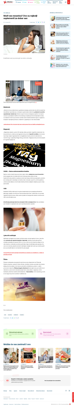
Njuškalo (25, 398)
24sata (29, 398)
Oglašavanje (5, 404)
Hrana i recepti (22, 390)
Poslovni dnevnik (12, 398)
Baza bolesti (49, 390)
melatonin (16, 314)
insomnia (10, 314)
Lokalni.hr (21, 398)
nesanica (22, 314)
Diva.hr (17, 398)
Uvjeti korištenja (17, 404)
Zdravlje (19, 2)
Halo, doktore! (31, 390)
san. (36, 102)
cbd (5, 314)
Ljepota (31, 2)
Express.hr (42, 398)
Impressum (11, 404)
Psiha (25, 2)
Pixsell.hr (37, 398)
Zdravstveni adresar (40, 390)
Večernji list (5, 398)
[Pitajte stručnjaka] (73, 397)
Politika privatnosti (25, 404)
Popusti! (33, 398)
